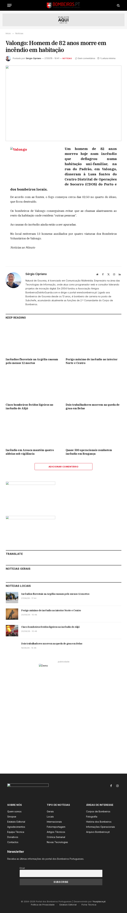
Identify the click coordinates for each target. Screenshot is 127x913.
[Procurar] (118, 5)
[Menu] (9, 5)
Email (22, 868)
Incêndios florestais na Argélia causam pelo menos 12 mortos (32, 361)
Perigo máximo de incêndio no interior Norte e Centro (91, 361)
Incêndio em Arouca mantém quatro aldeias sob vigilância (30, 451)
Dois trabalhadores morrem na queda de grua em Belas (92, 406)
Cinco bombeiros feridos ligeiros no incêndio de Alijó (29, 406)
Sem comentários (86, 58)
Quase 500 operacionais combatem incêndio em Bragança (89, 451)
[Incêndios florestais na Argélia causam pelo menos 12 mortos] (33, 339)
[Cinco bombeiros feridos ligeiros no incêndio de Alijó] (33, 384)
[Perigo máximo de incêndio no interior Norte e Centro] (93, 339)
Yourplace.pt (99, 901)
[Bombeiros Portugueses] (63, 5)
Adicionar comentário (63, 466)
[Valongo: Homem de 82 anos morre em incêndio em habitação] (63, 103)
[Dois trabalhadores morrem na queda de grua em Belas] (93, 384)
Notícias (67, 58)
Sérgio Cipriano (33, 58)
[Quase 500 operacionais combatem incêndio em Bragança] (93, 430)
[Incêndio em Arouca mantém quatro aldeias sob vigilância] (33, 430)
